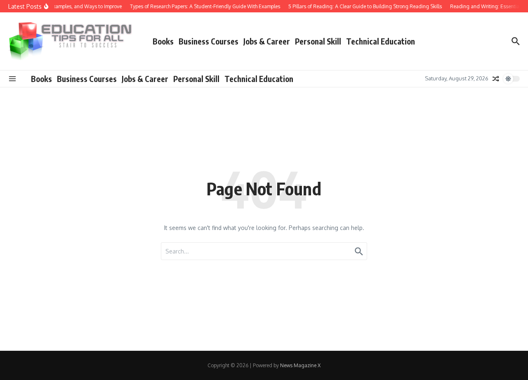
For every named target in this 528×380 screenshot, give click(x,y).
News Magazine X (300, 365)
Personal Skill (318, 41)
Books (163, 41)
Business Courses (208, 41)
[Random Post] (496, 78)
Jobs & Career (266, 41)
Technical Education (380, 41)
